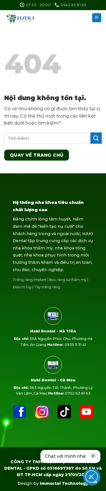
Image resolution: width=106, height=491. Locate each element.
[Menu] (96, 17)
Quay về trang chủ (37, 155)
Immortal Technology (64, 483)
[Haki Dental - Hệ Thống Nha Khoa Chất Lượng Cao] (25, 17)
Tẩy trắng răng (47, 287)
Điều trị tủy (22, 287)
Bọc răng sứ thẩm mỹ (67, 280)
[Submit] (96, 137)
